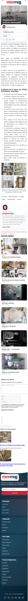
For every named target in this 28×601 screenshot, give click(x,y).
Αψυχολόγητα (5, 553)
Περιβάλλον (5, 568)
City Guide (5, 580)
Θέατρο (4, 524)
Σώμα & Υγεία (5, 545)
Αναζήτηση (15, 493)
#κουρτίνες (21, 196)
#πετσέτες (19, 199)
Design (4, 17)
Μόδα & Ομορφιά (6, 542)
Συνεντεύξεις (5, 512)
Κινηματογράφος (6, 521)
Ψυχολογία (5, 550)
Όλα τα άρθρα (6, 226)
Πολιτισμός (5, 504)
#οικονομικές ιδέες (11, 199)
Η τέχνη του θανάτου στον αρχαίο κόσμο (12, 445)
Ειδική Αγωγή (5, 571)
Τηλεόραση (5, 527)
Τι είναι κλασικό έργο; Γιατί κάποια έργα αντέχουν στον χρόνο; (12, 464)
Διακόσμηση (10, 17)
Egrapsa (4, 583)
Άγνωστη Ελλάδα (6, 577)
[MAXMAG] (14, 3)
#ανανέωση (4, 196)
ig (15, 597)
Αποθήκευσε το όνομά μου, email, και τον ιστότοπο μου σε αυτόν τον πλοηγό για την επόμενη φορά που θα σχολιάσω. (12, 406)
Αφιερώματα (5, 510)
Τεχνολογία (5, 565)
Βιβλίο (4, 507)
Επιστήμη (4, 562)
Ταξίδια (4, 574)
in (10, 39)
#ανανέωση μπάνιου (13, 196)
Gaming (4, 530)
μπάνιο (12, 52)
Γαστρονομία (5, 539)
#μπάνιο (3, 199)
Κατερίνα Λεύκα (8, 214)
